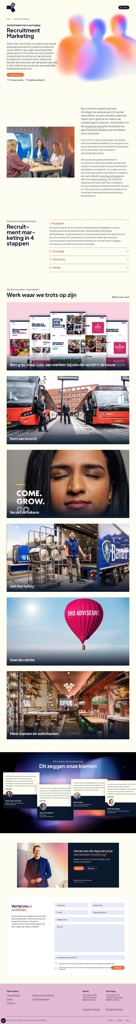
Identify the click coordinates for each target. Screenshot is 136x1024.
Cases (10, 999)
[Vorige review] (118, 767)
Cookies (119, 1020)
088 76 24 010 (89, 1000)
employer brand (95, 126)
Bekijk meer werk (120, 297)
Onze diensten (13, 995)
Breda (86, 991)
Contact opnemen (40, 999)
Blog (127, 1020)
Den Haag (110, 991)
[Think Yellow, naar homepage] (11, 7)
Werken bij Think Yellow (43, 995)
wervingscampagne (110, 176)
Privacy (110, 1020)
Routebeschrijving (91, 1009)
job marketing (99, 179)
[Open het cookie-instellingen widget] (3, 1020)
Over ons (11, 1003)
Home (9, 19)
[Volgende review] (123, 767)
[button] (21, 790)
